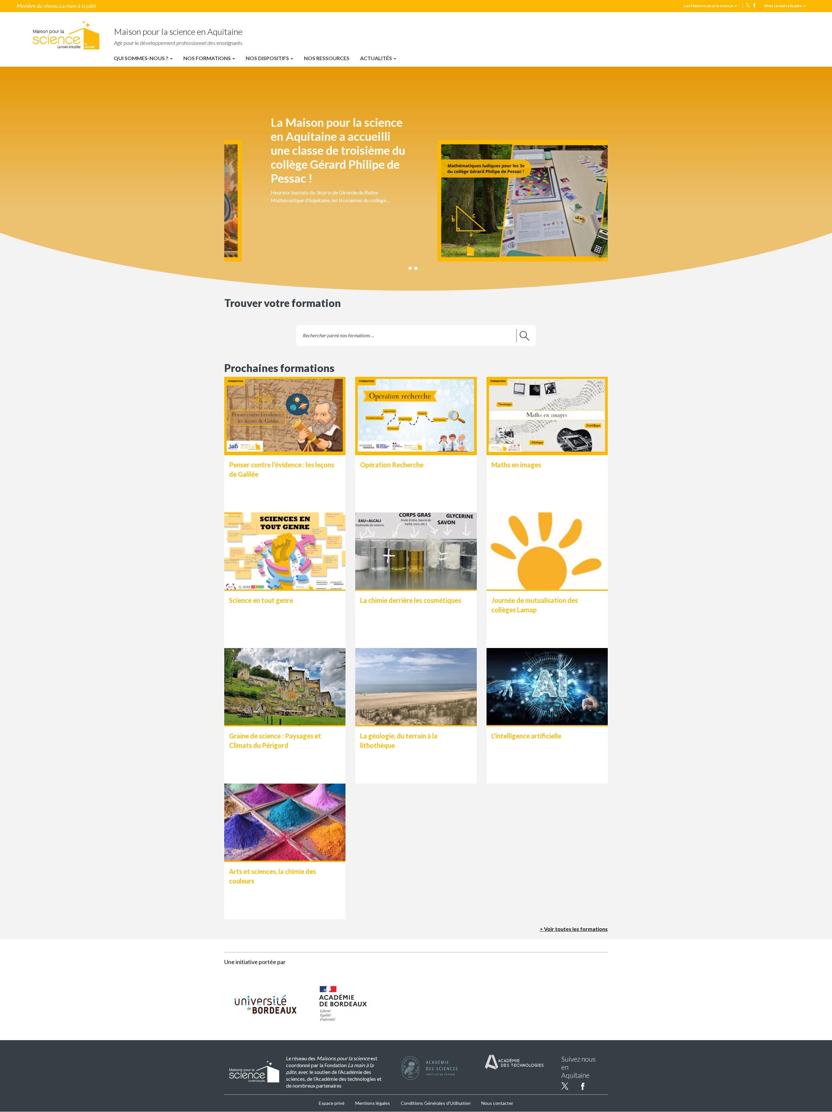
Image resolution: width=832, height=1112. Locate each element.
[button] (416, 172)
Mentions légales (372, 1103)
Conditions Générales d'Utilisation (436, 1103)
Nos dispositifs (268, 58)
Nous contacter (497, 1103)
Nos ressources (326, 58)
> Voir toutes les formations (574, 929)
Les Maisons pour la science (709, 5)
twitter (748, 5)
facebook (754, 5)
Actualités (376, 58)
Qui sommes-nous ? (141, 58)
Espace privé (331, 1103)
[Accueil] (65, 35)
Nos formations (207, 58)
